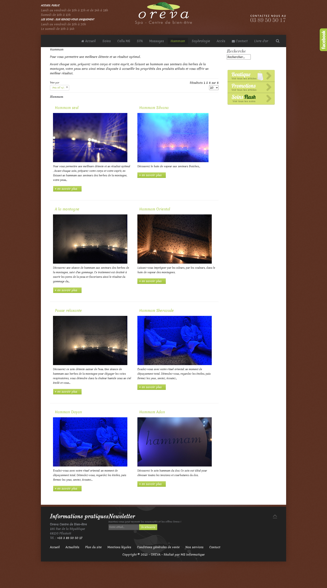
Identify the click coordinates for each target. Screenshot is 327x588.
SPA (140, 41)
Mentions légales (119, 547)
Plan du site (93, 547)
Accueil (90, 41)
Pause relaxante (68, 310)
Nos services (194, 547)
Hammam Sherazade (156, 310)
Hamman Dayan (68, 412)
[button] (123, 527)
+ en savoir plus (66, 189)
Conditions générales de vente (158, 547)
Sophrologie (201, 41)
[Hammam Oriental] (174, 239)
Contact (241, 41)
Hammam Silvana (154, 107)
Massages (156, 41)
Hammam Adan (152, 412)
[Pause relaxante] (90, 340)
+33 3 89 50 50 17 (69, 538)
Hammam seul (67, 107)
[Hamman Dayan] (90, 442)
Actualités (72, 547)
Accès (221, 41)
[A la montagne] (90, 239)
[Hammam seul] (90, 137)
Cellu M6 (123, 41)
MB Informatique (193, 554)
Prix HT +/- (58, 87)
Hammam (178, 41)
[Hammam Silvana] (173, 137)
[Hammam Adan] (174, 442)
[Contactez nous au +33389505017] (268, 18)
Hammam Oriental (154, 209)
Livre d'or (261, 41)
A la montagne (67, 209)
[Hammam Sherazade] (174, 340)
